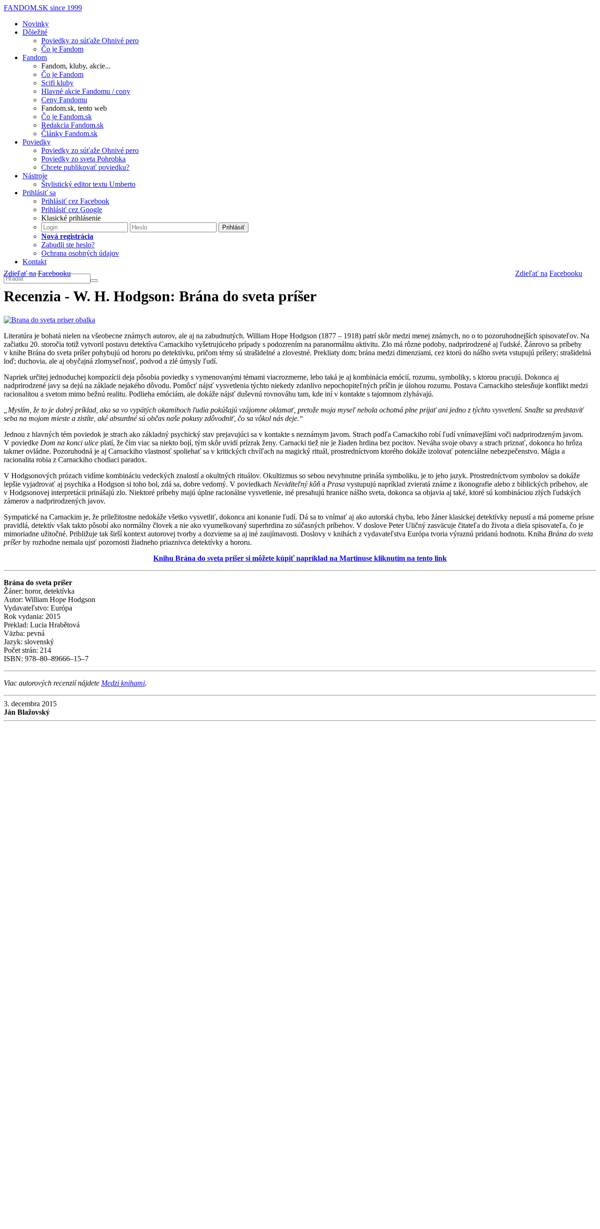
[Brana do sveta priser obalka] (49, 319)
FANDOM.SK (43, 8)
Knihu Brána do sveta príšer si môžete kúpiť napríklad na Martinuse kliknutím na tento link (300, 558)
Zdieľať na (531, 273)
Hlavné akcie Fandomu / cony (85, 91)
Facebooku (565, 273)
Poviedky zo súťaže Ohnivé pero (90, 41)
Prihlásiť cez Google (71, 210)
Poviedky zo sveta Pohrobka (83, 159)
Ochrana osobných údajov (80, 253)
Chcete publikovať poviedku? (85, 167)
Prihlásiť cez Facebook (75, 201)
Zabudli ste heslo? (68, 245)
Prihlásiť (233, 227)
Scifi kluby (57, 83)
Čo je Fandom (62, 49)
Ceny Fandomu (64, 100)
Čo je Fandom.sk (66, 117)
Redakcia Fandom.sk (72, 125)
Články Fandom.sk (69, 133)
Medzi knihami (123, 683)
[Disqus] (300, 850)
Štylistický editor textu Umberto (88, 184)
